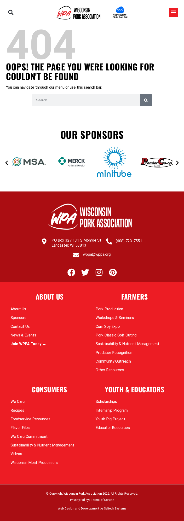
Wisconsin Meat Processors (34, 462)
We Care (18, 401)
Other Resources (110, 370)
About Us (18, 309)
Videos (16, 454)
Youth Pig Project (110, 419)
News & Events (23, 335)
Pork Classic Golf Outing (116, 335)
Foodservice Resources (30, 419)
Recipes (17, 410)
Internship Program (112, 410)
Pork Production (109, 309)
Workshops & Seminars (115, 317)
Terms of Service (102, 500)
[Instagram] (99, 272)
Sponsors (18, 317)
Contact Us (20, 326)
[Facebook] (71, 272)
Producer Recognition (114, 352)
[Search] (146, 100)
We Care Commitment (29, 436)
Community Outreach (113, 361)
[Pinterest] (113, 272)
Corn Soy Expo (108, 326)
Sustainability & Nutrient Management (127, 344)
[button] (11, 12)
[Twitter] (85, 272)
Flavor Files (20, 427)
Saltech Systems (115, 508)
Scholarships (106, 401)
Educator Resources (113, 427)
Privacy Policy (79, 500)
